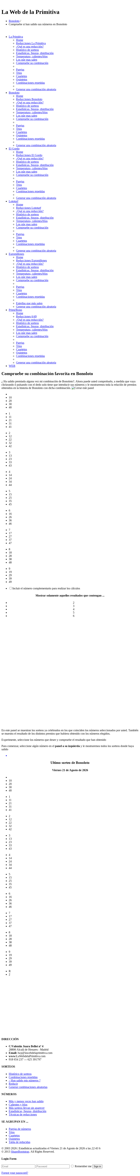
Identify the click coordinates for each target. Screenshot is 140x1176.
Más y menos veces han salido (26, 1101)
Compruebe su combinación (32, 63)
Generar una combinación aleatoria (36, 89)
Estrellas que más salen (29, 303)
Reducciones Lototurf (28, 207)
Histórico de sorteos (27, 49)
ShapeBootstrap (20, 1151)
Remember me (83, 1166)
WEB (12, 365)
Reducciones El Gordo (29, 155)
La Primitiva (16, 36)
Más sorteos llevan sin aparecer (26, 1107)
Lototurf (13, 201)
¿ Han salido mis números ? (24, 1080)
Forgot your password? (14, 1172)
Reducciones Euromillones (31, 260)
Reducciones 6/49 (26, 316)
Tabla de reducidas (19, 1142)
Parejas (20, 69)
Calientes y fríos (18, 1104)
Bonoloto (14, 20)
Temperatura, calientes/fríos (32, 56)
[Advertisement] (70, 646)
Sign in (97, 1166)
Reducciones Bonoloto (29, 99)
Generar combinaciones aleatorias (28, 1087)
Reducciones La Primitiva (31, 43)
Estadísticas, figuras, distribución (27, 1111)
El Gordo (14, 148)
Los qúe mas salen (26, 59)
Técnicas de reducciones (23, 1114)
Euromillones (16, 253)
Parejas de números (20, 1128)
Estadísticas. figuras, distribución (35, 53)
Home (19, 40)
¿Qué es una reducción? (30, 46)
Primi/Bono (15, 309)
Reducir (13, 1083)
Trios (19, 72)
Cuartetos (21, 76)
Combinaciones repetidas (30, 82)
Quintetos (21, 79)
